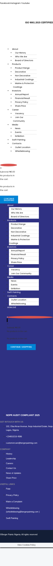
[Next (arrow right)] (12, 554)
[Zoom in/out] (4, 550)
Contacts (16, 143)
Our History (20, 52)
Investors (16, 90)
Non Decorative (22, 75)
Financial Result (22, 98)
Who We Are (21, 56)
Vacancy (19, 113)
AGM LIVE (11, 307)
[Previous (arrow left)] (4, 554)
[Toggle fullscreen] (12, 550)
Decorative (20, 71)
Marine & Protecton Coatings (23, 85)
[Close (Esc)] (28, 550)
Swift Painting (18, 139)
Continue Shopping (9, 200)
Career (15, 109)
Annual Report (22, 94)
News (17, 128)
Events (18, 132)
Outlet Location (22, 147)
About (15, 49)
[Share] (20, 550)
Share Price (20, 106)
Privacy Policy (21, 102)
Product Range (22, 68)
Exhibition (19, 136)
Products (16, 64)
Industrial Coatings (24, 79)
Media (15, 124)
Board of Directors (24, 60)
